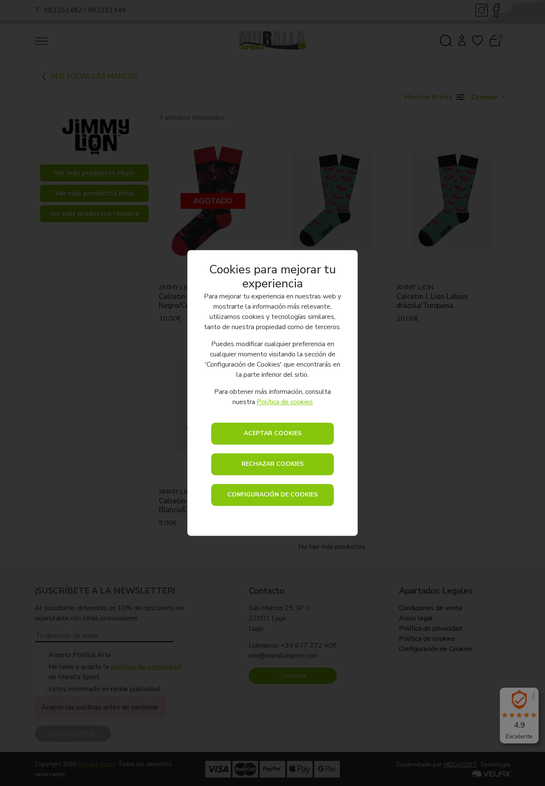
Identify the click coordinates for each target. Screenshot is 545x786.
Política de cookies (285, 402)
